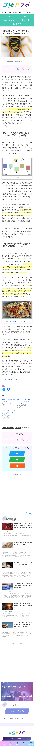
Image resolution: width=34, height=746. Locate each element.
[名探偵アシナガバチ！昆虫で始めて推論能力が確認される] (17, 68)
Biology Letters (22, 117)
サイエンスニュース (9, 427)
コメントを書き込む (17, 711)
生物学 (18, 427)
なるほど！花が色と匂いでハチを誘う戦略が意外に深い (8, 412)
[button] (30, 388)
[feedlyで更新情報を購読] (17, 459)
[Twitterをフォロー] (17, 453)
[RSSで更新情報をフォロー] (17, 465)
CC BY (28, 321)
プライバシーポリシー (17, 738)
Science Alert (12, 379)
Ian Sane (14, 321)
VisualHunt (22, 321)
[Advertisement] (17, 493)
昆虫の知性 (26, 427)
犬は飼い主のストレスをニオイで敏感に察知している (23, 401)
